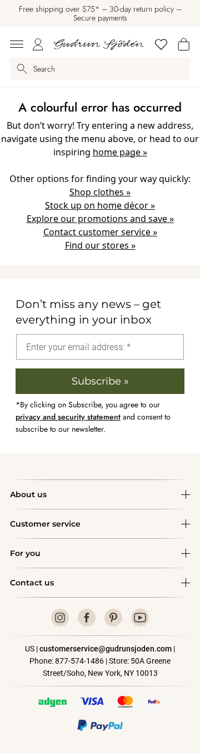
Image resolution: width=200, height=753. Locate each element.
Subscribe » (100, 381)
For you (25, 553)
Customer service (45, 524)
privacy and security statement (68, 416)
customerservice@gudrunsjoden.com (105, 648)
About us (28, 494)
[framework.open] (16, 44)
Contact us (32, 583)
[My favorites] (161, 44)
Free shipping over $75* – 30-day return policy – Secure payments (100, 13)
